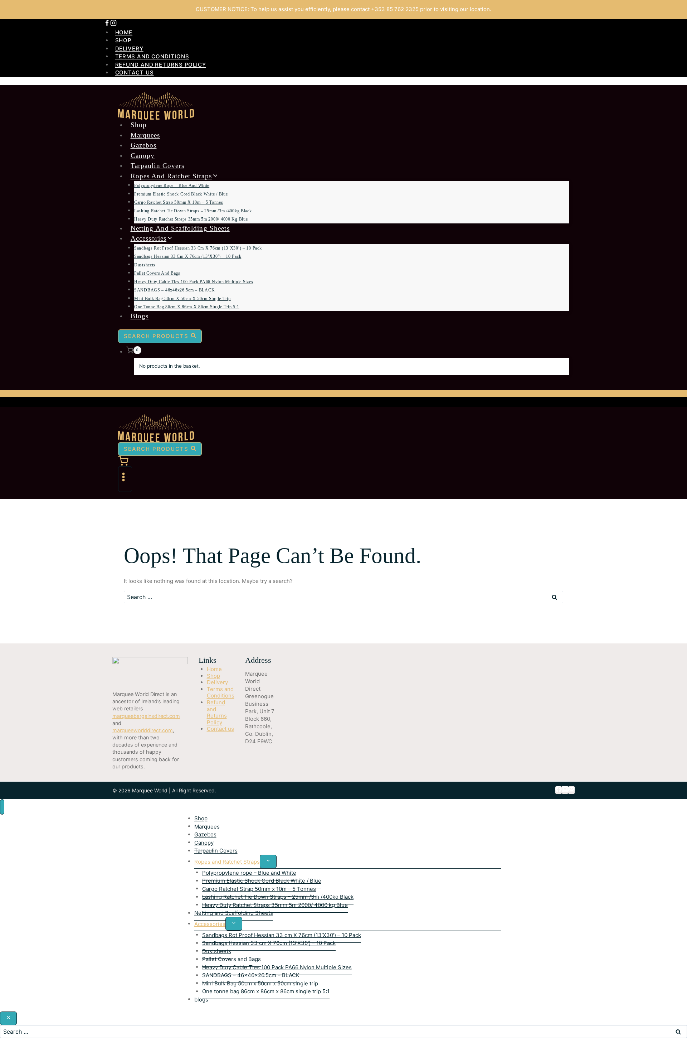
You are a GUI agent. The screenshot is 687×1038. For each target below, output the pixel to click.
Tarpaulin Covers (157, 165)
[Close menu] (2, 807)
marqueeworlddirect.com (142, 730)
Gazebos (144, 145)
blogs (140, 316)
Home (124, 32)
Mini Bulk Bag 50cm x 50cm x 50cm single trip (182, 298)
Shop (123, 40)
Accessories (209, 923)
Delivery (129, 48)
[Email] (571, 790)
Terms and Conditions (152, 56)
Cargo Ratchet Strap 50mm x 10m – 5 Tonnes (178, 202)
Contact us (134, 72)
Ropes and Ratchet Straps (227, 861)
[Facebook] (107, 24)
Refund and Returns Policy (160, 64)
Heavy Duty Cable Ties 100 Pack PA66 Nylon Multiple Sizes (193, 281)
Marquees (145, 135)
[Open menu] (125, 479)
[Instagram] (113, 24)
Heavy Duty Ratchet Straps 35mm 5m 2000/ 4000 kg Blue (191, 219)
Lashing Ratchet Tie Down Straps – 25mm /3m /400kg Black (193, 210)
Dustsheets (144, 264)
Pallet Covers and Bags (157, 273)
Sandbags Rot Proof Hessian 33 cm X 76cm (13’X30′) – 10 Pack (198, 248)
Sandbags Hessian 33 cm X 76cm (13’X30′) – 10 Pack (187, 256)
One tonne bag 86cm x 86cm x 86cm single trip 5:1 (186, 306)
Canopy (143, 155)
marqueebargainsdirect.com (146, 716)
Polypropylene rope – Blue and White (171, 185)
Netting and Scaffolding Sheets (180, 228)
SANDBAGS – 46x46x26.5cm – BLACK (174, 290)
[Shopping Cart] (343, 461)
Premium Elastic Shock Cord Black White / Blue (181, 194)
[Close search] (8, 1018)
